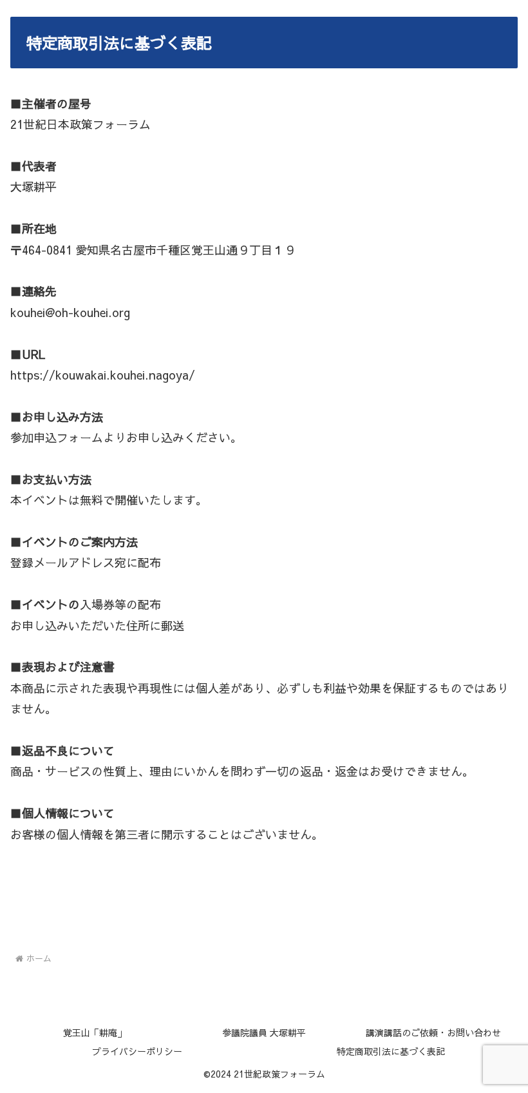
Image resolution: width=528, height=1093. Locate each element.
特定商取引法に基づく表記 (391, 1051)
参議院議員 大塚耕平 (264, 1032)
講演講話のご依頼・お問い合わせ (433, 1032)
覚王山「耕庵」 (94, 1032)
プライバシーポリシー (137, 1051)
